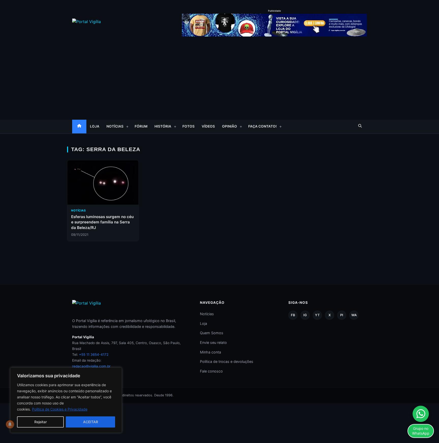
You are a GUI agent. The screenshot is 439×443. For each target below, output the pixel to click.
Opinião (229, 126)
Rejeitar (40, 422)
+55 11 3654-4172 (93, 354)
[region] (66, 400)
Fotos (188, 126)
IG (305, 315)
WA (354, 315)
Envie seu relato (213, 342)
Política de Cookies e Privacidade (59, 409)
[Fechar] (117, 372)
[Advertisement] (219, 76)
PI (341, 315)
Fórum (141, 126)
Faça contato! (262, 126)
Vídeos (208, 126)
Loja (94, 126)
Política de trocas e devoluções (226, 361)
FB (293, 315)
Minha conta (210, 352)
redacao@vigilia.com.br (91, 366)
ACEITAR (90, 422)
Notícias (114, 126)
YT (317, 315)
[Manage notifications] (10, 424)
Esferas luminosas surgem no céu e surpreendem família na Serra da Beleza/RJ (102, 222)
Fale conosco (211, 371)
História (162, 126)
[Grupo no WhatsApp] (421, 414)
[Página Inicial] (79, 127)
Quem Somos (211, 333)
